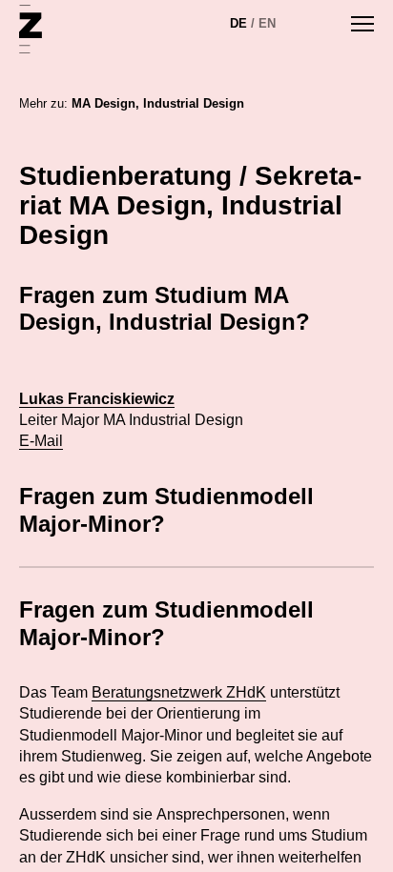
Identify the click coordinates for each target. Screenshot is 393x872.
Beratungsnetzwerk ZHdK (179, 692)
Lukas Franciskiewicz (97, 399)
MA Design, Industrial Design (158, 103)
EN (267, 23)
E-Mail (41, 441)
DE (238, 23)
